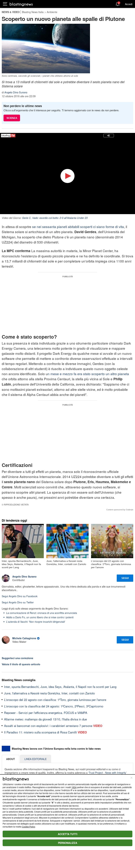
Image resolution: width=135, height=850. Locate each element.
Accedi (128, 4)
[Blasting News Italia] (21, 4)
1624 (74, 787)
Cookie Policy (28, 826)
